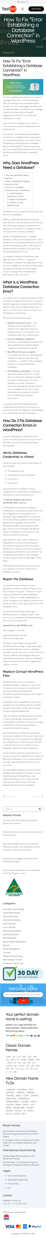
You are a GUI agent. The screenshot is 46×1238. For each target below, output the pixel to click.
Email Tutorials (9, 923)
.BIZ (29, 1056)
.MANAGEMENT (12, 1101)
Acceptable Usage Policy (18, 1179)
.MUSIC (9, 1113)
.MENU (34, 1101)
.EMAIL (18, 1095)
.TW (7, 1068)
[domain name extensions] (23, 1035)
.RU (27, 1065)
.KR (14, 1071)
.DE (15, 1065)
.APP (23, 1113)
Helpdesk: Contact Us (12, 1200)
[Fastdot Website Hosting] (9, 9)
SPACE (25, 1104)
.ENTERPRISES (23, 1098)
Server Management (11, 949)
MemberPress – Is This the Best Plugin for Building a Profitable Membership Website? (21, 1163)
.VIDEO (17, 1113)
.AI (24, 1110)
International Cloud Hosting (19, 1150)
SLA (9, 1187)
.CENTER (34, 1095)
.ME (34, 1056)
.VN (31, 1068)
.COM (8, 1056)
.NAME (31, 1059)
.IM (32, 1065)
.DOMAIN (10, 1095)
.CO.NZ (9, 1065)
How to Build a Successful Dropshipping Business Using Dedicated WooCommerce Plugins (21, 1134)
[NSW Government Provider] (23, 1217)
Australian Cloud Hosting (13, 909)
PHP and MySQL (10, 938)
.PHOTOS (10, 1104)
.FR (12, 1068)
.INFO (38, 1059)
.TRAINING (30, 1092)
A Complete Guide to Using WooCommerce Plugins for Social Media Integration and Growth (21, 1143)
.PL (35, 1068)
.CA (21, 1068)
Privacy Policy (13, 1183)
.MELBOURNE (19, 1107)
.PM (37, 1065)
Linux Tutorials (9, 927)
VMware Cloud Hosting (12, 956)
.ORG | (10, 1062)
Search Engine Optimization (14, 941)
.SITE (32, 1104)
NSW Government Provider (14, 1212)
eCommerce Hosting (11, 920)
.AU (13, 1056)
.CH (26, 1068)
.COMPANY (10, 1089)
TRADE (18, 1104)
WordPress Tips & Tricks (13, 963)
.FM (23, 1062)
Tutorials (39, 46)
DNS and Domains (10, 916)
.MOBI (23, 1059)
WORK (8, 1107)
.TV (17, 1059)
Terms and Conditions (17, 1175)
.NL (19, 1062)
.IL (7, 1071)
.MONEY (9, 1110)
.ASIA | (13, 1059)
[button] (22, 9)
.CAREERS (20, 1092)
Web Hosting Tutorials (12, 959)
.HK (28, 1062)
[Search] (40, 809)
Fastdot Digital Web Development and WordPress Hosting (19, 1157)
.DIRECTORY (11, 1098)
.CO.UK (21, 1065)
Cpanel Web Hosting (11, 912)
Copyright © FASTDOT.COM (23, 1233)
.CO (18, 1056)
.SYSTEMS (25, 1101)
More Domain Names (12, 931)
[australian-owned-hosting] (23, 888)
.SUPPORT (10, 1092)
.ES (33, 1062)
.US (14, 1062)
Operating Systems (11, 934)
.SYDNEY (30, 1107)
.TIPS (31, 1089)
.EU (7, 1059)
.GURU (26, 1095)
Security (6, 945)
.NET (24, 1056)
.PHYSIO (18, 1110)
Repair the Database (16, 199)
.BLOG (30, 1110)
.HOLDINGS (22, 1089)
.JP (10, 1071)
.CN (16, 1068)
